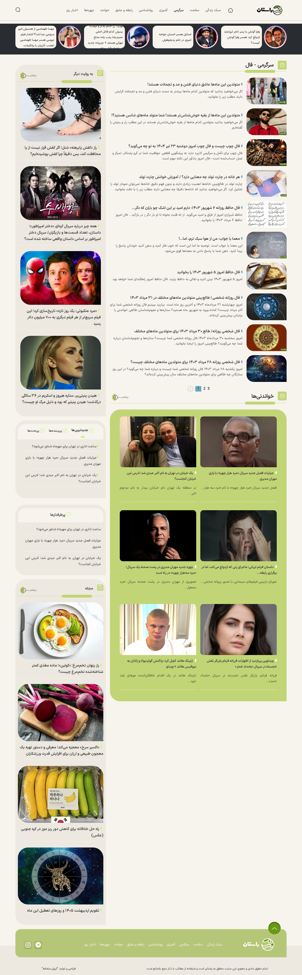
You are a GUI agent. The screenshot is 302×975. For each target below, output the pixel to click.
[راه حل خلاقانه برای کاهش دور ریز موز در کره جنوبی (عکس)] (60, 794)
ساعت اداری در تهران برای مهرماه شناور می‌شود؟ (64, 446)
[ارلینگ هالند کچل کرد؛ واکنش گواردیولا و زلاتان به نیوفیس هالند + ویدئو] (158, 629)
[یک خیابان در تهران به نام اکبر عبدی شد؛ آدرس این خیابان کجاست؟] (158, 441)
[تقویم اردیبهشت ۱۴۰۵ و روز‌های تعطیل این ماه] (60, 875)
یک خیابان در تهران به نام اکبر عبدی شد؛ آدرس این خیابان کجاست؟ (63, 478)
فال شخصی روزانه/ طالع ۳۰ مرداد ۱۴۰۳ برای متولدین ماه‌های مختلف (187, 331)
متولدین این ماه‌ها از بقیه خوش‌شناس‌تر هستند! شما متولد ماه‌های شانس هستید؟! (176, 115)
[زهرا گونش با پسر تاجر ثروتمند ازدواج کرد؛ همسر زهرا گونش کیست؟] (275, 37)
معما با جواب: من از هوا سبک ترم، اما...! (209, 238)
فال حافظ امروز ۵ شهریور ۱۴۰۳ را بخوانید (208, 272)
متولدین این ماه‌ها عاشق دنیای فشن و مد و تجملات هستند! (194, 84)
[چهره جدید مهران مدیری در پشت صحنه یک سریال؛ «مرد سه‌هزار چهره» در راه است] (158, 535)
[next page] (190, 389)
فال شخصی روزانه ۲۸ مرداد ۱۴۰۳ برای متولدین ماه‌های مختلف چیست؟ (185, 362)
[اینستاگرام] (28, 944)
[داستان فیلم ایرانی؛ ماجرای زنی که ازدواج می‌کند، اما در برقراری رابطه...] (238, 535)
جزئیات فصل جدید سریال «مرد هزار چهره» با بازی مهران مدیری (63, 460)
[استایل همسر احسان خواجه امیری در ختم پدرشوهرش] (206, 37)
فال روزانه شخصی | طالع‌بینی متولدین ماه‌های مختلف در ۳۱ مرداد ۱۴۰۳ (185, 297)
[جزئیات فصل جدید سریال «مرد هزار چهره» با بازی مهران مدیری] (238, 441)
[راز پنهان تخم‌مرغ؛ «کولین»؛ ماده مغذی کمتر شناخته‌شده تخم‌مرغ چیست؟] (60, 630)
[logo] (272, 10)
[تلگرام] (38, 944)
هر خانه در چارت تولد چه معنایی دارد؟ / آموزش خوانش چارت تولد (189, 177)
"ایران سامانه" (50, 969)
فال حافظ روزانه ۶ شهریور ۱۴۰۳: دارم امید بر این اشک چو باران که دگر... (186, 208)
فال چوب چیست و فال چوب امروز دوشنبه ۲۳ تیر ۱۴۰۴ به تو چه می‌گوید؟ (184, 146)
